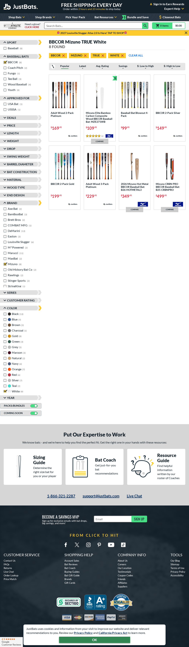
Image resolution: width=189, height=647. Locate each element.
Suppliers (122, 586)
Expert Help (172, 8)
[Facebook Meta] (65, 545)
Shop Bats (14, 17)
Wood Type (16, 187)
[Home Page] (21, 6)
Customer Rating (21, 300)
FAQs (6, 564)
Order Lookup (11, 575)
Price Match (10, 579)
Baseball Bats (18, 56)
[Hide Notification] (186, 32)
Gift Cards (69, 582)
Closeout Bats (172, 17)
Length (13, 133)
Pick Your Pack (75, 17)
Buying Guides (72, 571)
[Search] (145, 25)
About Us (123, 560)
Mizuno (76, 55)
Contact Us (10, 560)
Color (12, 308)
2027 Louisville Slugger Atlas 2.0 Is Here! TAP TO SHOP (92, 32)
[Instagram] (88, 545)
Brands (68, 579)
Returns (8, 568)
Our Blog (175, 560)
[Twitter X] (77, 545)
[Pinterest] (99, 545)
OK (94, 640)
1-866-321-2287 (61, 496)
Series (11, 292)
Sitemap (175, 564)
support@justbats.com (101, 496)
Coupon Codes (125, 575)
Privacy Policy (83, 632)
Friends (122, 579)
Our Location (124, 568)
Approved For (18, 98)
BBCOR (56, 55)
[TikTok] (123, 545)
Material (14, 179)
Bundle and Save (136, 17)
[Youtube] (111, 545)
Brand (12, 203)
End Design (16, 195)
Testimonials (124, 571)
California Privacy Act (113, 632)
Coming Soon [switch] (13, 413)
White (114, 55)
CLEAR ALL (136, 55)
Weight (13, 141)
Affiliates (122, 582)
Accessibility (177, 575)
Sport (12, 42)
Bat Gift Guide (72, 575)
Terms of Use (177, 568)
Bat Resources (103, 17)
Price (11, 125)
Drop (11, 148)
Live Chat (134, 496)
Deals (11, 117)
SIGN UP (139, 519)
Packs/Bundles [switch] (14, 405)
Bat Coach (69, 568)
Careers (122, 564)
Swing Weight (18, 156)
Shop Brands (43, 17)
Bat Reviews (71, 564)
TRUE (96, 55)
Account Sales (71, 560)
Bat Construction (22, 172)
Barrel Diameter (20, 164)
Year (10, 397)
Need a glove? (32, 26)
